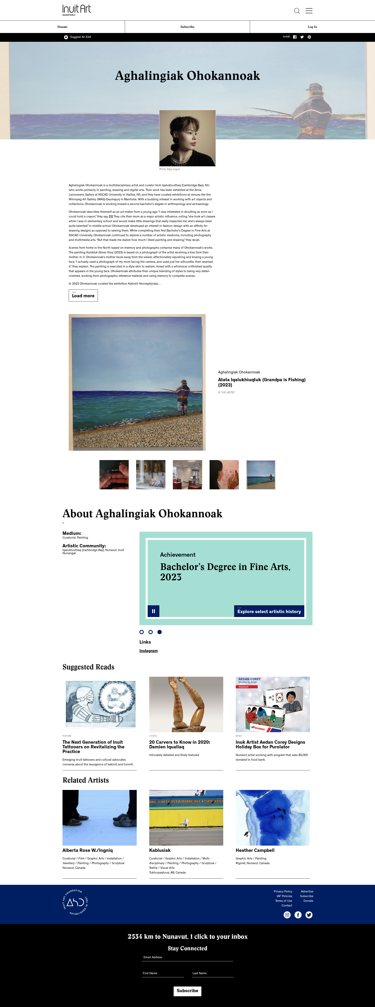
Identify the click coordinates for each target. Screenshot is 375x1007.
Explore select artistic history (269, 612)
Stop (153, 611)
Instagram (148, 651)
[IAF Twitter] (308, 914)
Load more (83, 296)
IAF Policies (284, 896)
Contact (287, 905)
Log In (312, 27)
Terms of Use (283, 901)
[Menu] (308, 10)
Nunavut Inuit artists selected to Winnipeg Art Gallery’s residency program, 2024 (223, 577)
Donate (62, 27)
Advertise (307, 891)
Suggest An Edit (80, 37)
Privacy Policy (283, 891)
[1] (111, 216)
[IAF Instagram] (287, 914)
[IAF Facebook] (298, 914)
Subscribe (187, 27)
